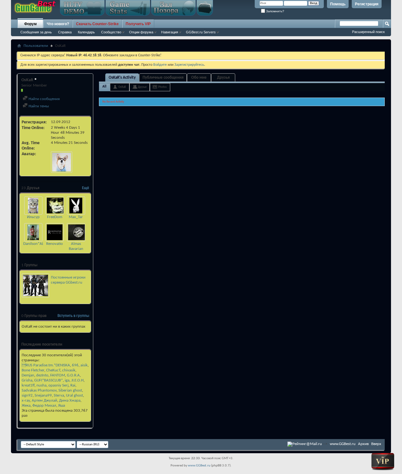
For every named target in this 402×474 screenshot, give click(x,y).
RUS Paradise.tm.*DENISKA (46, 365)
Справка (65, 32)
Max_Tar (76, 217)
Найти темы (38, 106)
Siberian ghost (70, 390)
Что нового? (58, 24)
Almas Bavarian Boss (76, 249)
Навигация (169, 32)
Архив (363, 444)
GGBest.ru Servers (201, 32)
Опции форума (141, 32)
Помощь (337, 4)
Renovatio (54, 244)
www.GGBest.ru (343, 444)
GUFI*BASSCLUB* (48, 380)
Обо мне (199, 78)
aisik (84, 365)
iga (67, 380)
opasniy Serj (58, 385)
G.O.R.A (73, 375)
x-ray (26, 400)
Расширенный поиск (368, 32)
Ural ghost (74, 395)
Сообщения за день (36, 32)
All (104, 86)
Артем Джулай (44, 400)
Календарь (86, 32)
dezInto (42, 375)
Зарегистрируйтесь (189, 65)
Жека (26, 405)
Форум (30, 24)
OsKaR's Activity (122, 78)
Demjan (28, 375)
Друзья (223, 78)
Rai (72, 385)
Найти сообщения (44, 99)
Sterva (59, 395)
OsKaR (122, 87)
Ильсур (33, 217)
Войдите (160, 65)
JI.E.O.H (77, 380)
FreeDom (54, 217)
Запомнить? (274, 11)
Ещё (85, 188)
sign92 (27, 395)
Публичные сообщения (163, 78)
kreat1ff (28, 385)
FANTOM (57, 375)
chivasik (68, 370)
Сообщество (111, 32)
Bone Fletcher (33, 370)
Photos (162, 87)
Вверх (376, 444)
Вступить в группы (73, 316)
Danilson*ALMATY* (39, 244)
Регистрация (366, 4)
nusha (41, 385)
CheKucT (53, 370)
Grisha (27, 380)
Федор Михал (44, 405)
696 (75, 365)
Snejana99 (43, 395)
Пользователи (36, 46)
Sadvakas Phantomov (39, 390)
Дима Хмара (69, 400)
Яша (61, 405)
